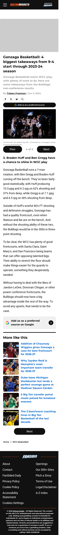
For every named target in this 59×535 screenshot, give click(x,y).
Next (46, 149)
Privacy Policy (11, 481)
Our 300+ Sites (45, 469)
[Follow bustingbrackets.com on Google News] (51, 322)
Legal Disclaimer (46, 487)
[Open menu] (5, 5)
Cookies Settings (13, 503)
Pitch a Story (43, 475)
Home (6, 442)
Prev (12, 149)
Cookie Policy (11, 487)
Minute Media (18, 511)
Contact (7, 469)
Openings (42, 463)
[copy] (22, 99)
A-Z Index (42, 493)
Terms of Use (44, 481)
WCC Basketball (20, 442)
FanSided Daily (12, 475)
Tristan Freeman (16, 93)
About (6, 463)
